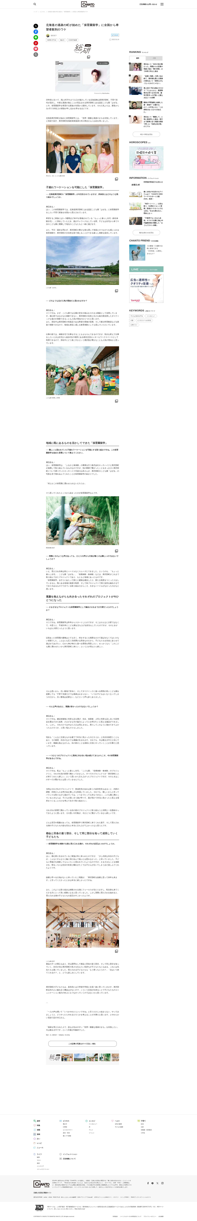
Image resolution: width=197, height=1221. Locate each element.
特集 (38, 1125)
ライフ (39, 1154)
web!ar (45, 1197)
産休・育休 (66, 1133)
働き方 (62, 40)
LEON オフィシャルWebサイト (103, 1197)
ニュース (40, 1148)
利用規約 (115, 1216)
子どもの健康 (119, 1127)
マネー (39, 1160)
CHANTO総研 (73, 40)
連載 (38, 1130)
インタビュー (151, 316)
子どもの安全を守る (137, 316)
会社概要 (160, 1216)
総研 (38, 1121)
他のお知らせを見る (146, 233)
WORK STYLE (51, 40)
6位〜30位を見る (146, 134)
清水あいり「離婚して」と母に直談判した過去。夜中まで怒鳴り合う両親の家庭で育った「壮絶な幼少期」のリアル (153, 121)
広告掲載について (69, 1159)
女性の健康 (118, 1124)
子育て (143, 1121)
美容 (38, 1163)
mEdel (50, 1197)
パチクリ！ (116, 1197)
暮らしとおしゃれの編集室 (68, 1197)
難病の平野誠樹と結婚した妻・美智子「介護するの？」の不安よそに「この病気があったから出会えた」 (153, 107)
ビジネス (42, 11)
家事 (38, 1157)
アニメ (91, 1130)
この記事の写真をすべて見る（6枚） (82, 1044)
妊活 (142, 1124)
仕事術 (65, 1127)
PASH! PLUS (56, 1197)
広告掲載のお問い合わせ (148, 4)
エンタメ (92, 1121)
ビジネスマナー (68, 1130)
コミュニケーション (43, 1169)
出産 (142, 1127)
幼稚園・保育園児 (146, 1130)
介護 (132, 320)
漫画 (38, 1134)
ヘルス (117, 1121)
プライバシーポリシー (150, 1216)
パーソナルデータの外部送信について (130, 1216)
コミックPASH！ (125, 1197)
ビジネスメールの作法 (144, 320)
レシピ (39, 1143)
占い (38, 1139)
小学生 (143, 1133)
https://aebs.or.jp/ (80, 1209)
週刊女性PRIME (38, 1197)
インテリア (40, 1166)
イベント (91, 1133)
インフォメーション (70, 1154)
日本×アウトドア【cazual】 (85, 1197)
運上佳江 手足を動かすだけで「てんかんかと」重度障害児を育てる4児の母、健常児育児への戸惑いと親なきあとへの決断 (153, 93)
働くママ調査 (67, 1136)
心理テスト (134, 325)
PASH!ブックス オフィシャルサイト (141, 1197)
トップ (35, 11)
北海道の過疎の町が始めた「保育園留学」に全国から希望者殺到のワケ (68, 11)
